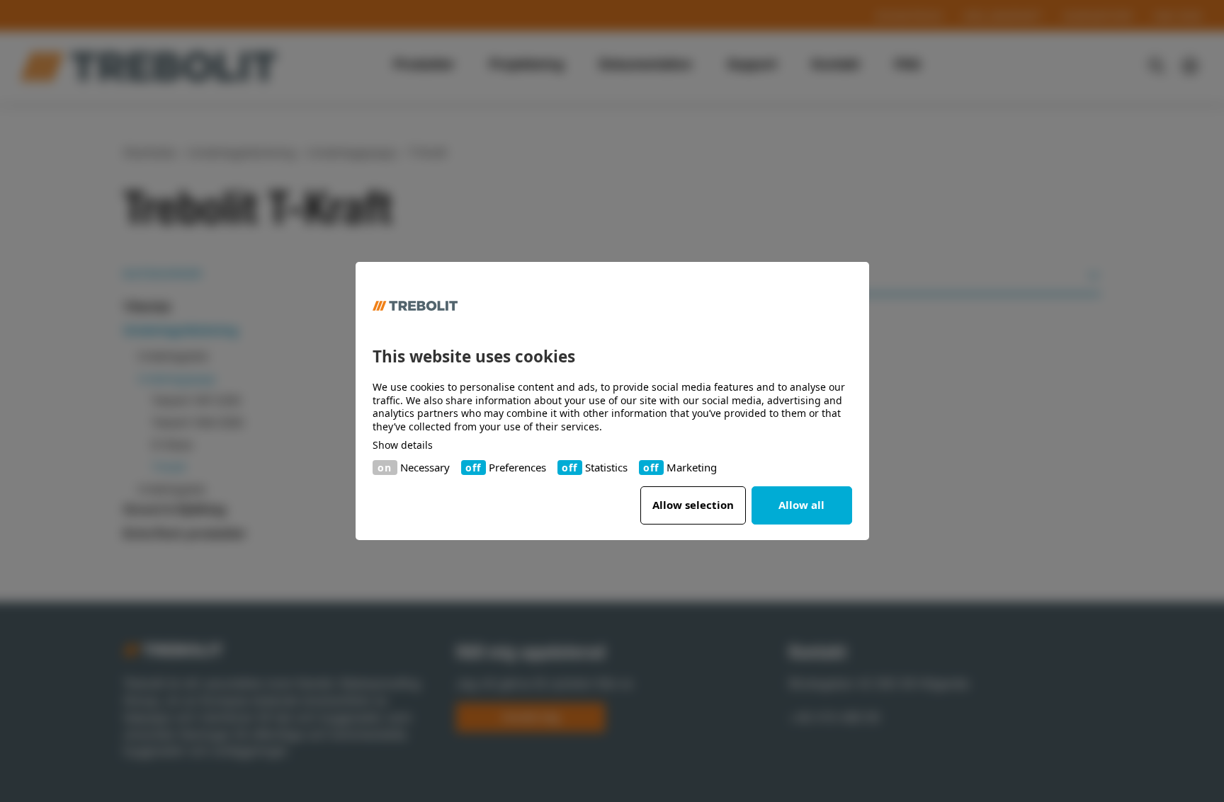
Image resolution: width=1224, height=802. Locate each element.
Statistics (606, 467)
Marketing (692, 467)
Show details (403, 445)
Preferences (517, 467)
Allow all (801, 505)
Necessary (425, 467)
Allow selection (693, 505)
